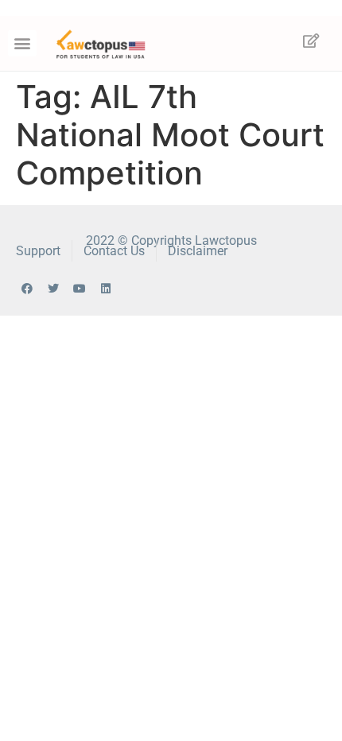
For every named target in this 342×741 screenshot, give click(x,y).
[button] (22, 43)
